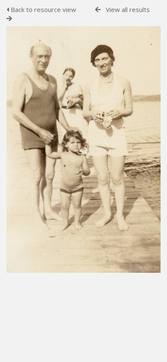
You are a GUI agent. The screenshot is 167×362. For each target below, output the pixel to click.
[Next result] (9, 18)
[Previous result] (98, 9)
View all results (128, 9)
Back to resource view (42, 9)
